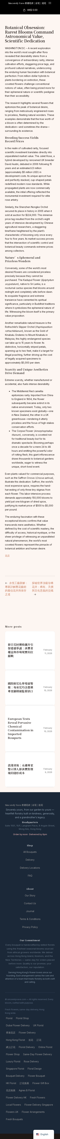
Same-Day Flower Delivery (37, 1054)
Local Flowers (13, 1104)
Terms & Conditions (30, 919)
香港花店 (10, 1032)
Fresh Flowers (37, 1097)
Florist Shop (22, 1018)
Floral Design (35, 1068)
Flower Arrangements (33, 1112)
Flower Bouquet (36, 1076)
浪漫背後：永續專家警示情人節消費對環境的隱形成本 (20, 769)
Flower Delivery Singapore (38, 1104)
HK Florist (11, 1083)
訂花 (39, 1040)
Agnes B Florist (27, 1090)
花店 (7, 555)
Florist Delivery (27, 1047)
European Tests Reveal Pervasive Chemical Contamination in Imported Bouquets (20, 728)
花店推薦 (10, 1090)
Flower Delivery (27, 1032)
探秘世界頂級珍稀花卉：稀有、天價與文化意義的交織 (42, 586)
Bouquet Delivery (15, 1076)
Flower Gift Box (40, 1083)
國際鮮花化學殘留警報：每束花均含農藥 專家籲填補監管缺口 (20, 687)
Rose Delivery (31, 1061)
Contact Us (30, 903)
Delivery (30, 859)
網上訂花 (10, 1047)
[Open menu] (50, 3)
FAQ (30, 875)
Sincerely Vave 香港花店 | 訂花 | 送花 (27, 3)
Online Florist (45, 1047)
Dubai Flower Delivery (18, 1025)
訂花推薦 (24, 1083)
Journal (30, 911)
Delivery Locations (30, 867)
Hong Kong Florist (15, 1040)
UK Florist (38, 1025)
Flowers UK (12, 1112)
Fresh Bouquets (14, 1119)
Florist (9, 1018)
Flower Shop (13, 1054)
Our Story (30, 895)
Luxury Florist (13, 1061)
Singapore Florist (15, 1068)
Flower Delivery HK (16, 1097)
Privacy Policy (30, 927)
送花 (30, 1040)
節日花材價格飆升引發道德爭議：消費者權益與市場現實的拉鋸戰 (20, 650)
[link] (30, 10)
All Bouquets (30, 852)
